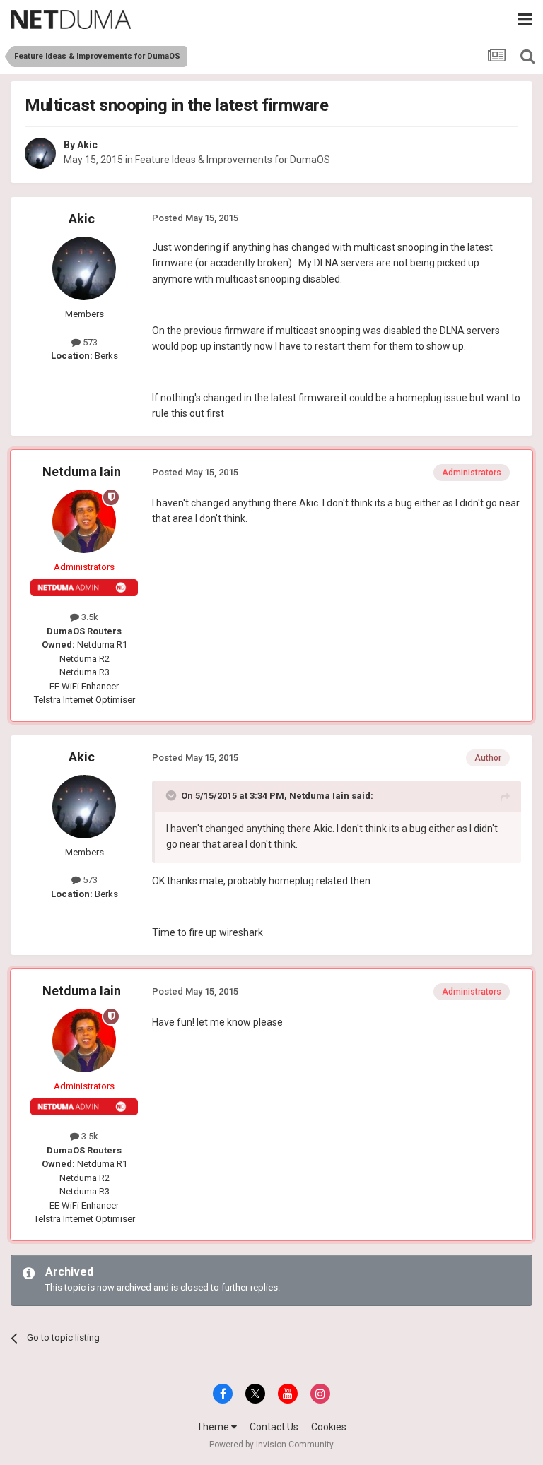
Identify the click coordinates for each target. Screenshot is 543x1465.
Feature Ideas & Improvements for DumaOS (232, 159)
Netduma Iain (81, 471)
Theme (214, 1427)
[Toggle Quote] (172, 795)
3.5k (88, 617)
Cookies (328, 1427)
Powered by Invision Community (271, 1444)
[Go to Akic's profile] (40, 153)
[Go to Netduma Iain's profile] (84, 521)
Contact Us (274, 1427)
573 (89, 342)
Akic (87, 144)
